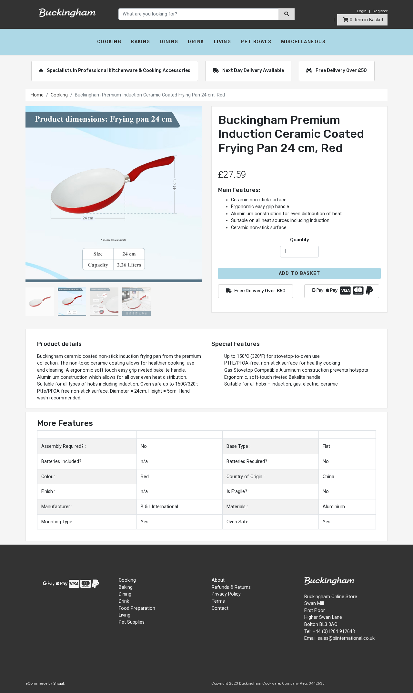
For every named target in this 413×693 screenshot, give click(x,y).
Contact (220, 608)
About (218, 580)
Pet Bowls (256, 42)
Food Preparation (137, 608)
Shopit (58, 683)
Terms (218, 601)
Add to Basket (299, 273)
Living (222, 42)
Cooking (109, 42)
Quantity (299, 240)
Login (362, 11)
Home (37, 95)
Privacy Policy (226, 594)
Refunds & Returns (231, 587)
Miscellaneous (303, 42)
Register (380, 11)
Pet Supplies (132, 622)
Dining (169, 42)
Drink (196, 42)
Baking (140, 42)
